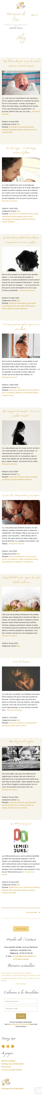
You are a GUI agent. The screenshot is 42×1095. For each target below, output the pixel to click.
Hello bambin (21, 984)
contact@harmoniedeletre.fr (24, 956)
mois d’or (28, 556)
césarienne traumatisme (17, 303)
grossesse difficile (17, 479)
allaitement (13, 390)
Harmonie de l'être (16, 17)
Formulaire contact (21, 959)
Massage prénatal (20, 890)
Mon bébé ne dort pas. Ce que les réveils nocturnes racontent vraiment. (21, 64)
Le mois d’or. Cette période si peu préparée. (21, 495)
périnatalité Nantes (16, 130)
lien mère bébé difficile (22, 306)
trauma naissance (8, 222)
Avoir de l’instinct (21, 662)
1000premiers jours (16, 887)
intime (36, 214)
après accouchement (16, 556)
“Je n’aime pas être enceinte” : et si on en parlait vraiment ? (21, 414)
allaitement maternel (25, 390)
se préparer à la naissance (23, 562)
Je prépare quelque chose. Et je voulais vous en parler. (20, 979)
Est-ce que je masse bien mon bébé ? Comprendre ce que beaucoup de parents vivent (21, 974)
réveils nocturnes (30, 130)
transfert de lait (7, 395)
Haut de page (21, 929)
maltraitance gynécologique (12, 216)
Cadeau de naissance (31, 887)
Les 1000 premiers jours (21, 824)
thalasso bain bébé (9, 893)
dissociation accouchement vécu (21, 214)
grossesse (5, 479)
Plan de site (6, 1067)
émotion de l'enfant (17, 805)
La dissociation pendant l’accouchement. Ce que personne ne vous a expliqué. (21, 240)
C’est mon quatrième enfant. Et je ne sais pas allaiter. (21, 327)
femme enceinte (31, 477)
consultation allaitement (14, 393)
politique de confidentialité (20, 1024)
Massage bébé (7, 890)
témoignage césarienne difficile (23, 219)
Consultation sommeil (17, 127)
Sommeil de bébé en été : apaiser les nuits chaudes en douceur (21, 580)
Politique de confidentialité (12, 1064)
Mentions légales (8, 1061)
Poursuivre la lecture (9, 201)
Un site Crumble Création (11, 1070)
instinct (23, 725)
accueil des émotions (16, 477)
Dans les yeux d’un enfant (21, 742)
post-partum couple (15, 559)
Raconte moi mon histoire (17, 808)
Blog (18, 124)
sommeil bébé (7, 132)
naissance (31, 890)
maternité (28, 479)
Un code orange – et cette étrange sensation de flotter (21, 151)
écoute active (15, 725)
